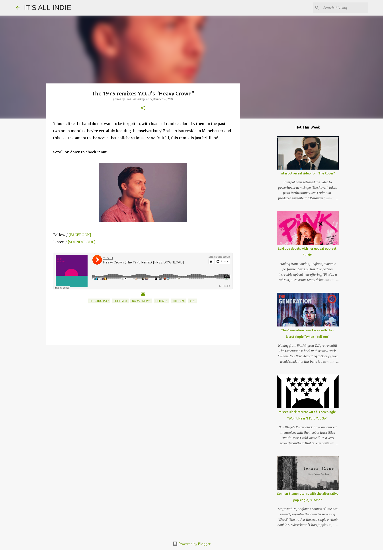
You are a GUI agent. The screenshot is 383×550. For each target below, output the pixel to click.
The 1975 (178, 301)
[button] (143, 108)
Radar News (141, 301)
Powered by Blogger (194, 544)
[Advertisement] (143, 383)
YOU (192, 301)
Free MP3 (120, 301)
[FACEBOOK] (79, 235)
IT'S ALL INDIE (47, 8)
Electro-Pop (99, 301)
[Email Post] (143, 296)
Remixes (161, 301)
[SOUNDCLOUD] (82, 242)
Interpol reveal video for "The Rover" (307, 173)
